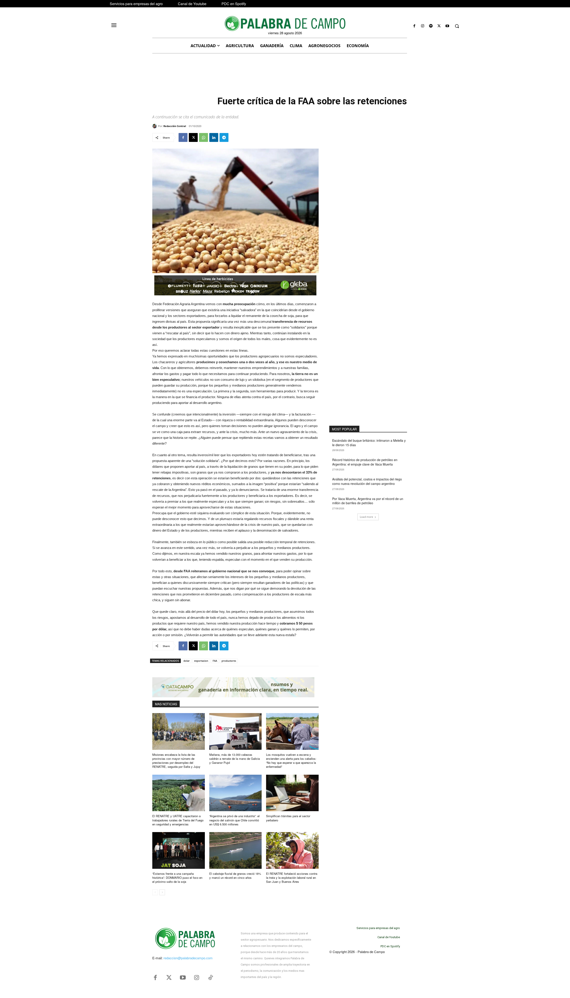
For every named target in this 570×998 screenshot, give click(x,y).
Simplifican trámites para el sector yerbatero (288, 818)
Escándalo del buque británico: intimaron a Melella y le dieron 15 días (369, 442)
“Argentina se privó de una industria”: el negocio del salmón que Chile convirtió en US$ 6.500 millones (234, 820)
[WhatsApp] (203, 137)
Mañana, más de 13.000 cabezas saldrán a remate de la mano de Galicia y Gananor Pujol (234, 758)
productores (229, 660)
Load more (366, 517)
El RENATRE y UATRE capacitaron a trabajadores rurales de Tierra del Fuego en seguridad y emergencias (178, 820)
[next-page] (162, 892)
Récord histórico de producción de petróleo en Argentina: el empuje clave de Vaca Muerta (364, 462)
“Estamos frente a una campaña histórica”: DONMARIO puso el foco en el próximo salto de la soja (177, 877)
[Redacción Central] (155, 126)
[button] (457, 26)
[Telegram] (224, 137)
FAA (215, 660)
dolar (186, 660)
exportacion (201, 660)
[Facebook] (414, 26)
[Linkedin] (213, 137)
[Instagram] (422, 26)
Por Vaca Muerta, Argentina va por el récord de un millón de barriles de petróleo (367, 500)
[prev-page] (155, 892)
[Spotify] (431, 26)
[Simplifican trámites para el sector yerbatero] (292, 793)
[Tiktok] (210, 978)
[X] (439, 26)
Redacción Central (174, 126)
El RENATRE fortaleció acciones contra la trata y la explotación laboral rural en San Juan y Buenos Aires (291, 877)
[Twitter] (169, 978)
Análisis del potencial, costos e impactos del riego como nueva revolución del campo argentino (367, 481)
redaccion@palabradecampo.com (188, 958)
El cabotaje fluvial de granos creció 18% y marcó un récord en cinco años (235, 875)
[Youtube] (447, 26)
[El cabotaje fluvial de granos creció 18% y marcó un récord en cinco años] (235, 850)
